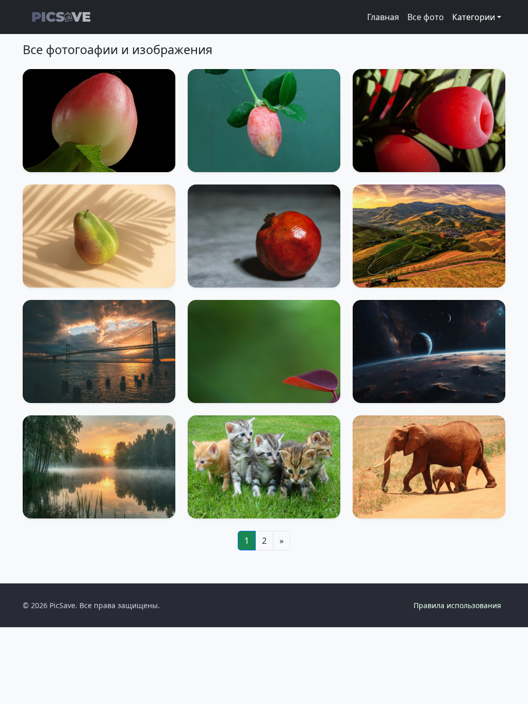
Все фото (425, 17)
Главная (383, 17)
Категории (473, 17)
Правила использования (457, 605)
